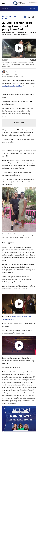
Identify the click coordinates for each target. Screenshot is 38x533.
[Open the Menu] (3, 2)
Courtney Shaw (13, 72)
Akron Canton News (9, 17)
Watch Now (32, 2)
